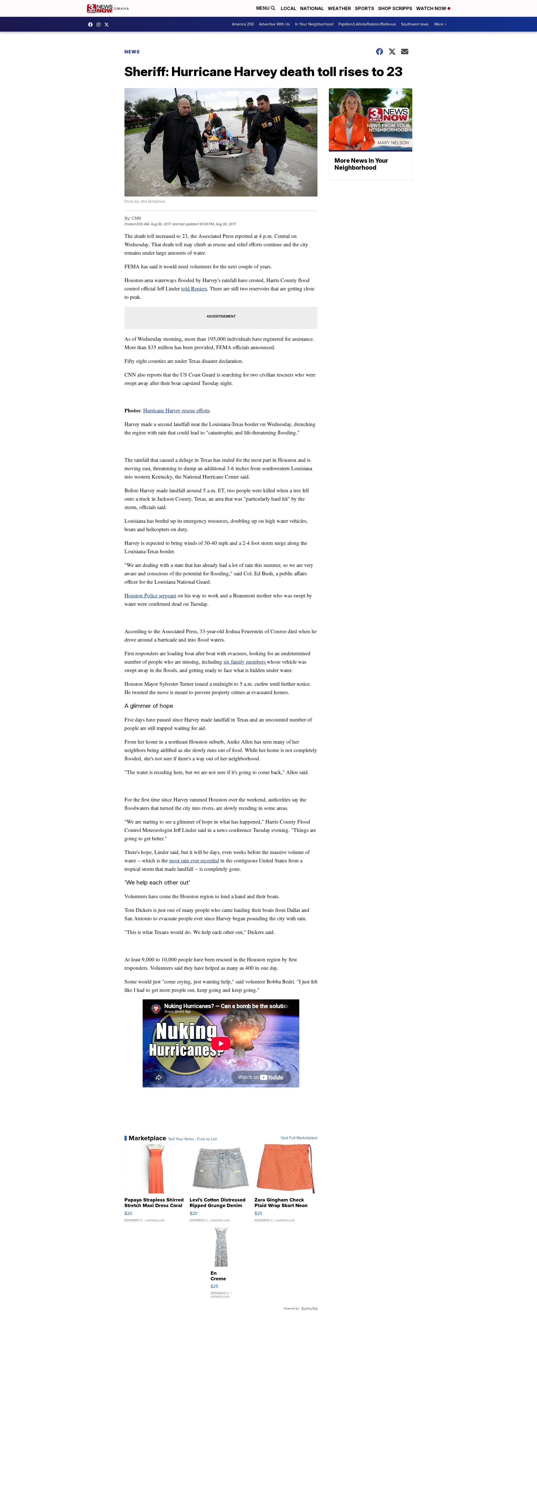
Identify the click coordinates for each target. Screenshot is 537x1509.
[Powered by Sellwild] (309, 1309)
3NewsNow (91, 24)
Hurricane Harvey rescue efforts (176, 410)
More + (440, 24)
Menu (263, 8)
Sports (364, 8)
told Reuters (194, 288)
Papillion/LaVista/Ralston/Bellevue (367, 24)
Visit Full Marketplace (299, 1138)
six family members (245, 661)
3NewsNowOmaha (108, 24)
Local (288, 8)
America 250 (243, 24)
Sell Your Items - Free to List (192, 1139)
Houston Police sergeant (150, 595)
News (132, 52)
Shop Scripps (395, 8)
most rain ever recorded (194, 860)
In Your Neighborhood (314, 24)
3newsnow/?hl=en (99, 24)
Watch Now (431, 8)
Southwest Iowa (414, 24)
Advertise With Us (274, 24)
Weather (339, 8)
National (312, 8)
